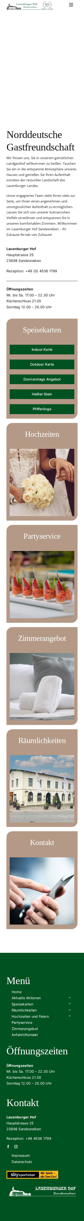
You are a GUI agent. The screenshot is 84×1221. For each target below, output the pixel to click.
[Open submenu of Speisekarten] (70, 1003)
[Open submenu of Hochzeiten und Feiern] (70, 1016)
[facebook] (8, 1146)
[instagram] (16, 1146)
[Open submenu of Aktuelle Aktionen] (70, 997)
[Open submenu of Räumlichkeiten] (70, 1009)
